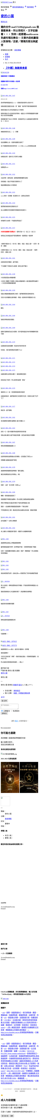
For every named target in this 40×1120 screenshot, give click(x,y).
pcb (3, 1012)
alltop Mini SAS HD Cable (15, 1071)
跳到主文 (4, 22)
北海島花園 (17, 1020)
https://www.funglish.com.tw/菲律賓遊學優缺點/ (17, 1032)
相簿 (6, 54)
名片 (6, 59)
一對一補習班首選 (13, 1027)
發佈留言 (4, 713)
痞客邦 (15, 685)
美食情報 (17, 50)
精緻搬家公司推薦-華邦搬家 (16, 1030)
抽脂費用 (4, 1056)
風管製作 (9, 1025)
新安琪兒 (25, 1025)
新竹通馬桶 (27, 1012)
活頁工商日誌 (9, 1066)
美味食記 (17, 691)
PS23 (25, 1066)
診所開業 (17, 1025)
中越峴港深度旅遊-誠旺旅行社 (20, 1058)
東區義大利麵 (13, 1017)
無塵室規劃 (8, 1051)
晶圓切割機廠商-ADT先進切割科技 (24, 1022)
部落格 (7, 57)
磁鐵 (2, 1025)
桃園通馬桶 (13, 1015)
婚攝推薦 (21, 1078)
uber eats (6, 998)
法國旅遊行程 (24, 1017)
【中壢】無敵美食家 (16, 68)
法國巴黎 (32, 1015)
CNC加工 (7, 1020)
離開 (11, 1116)
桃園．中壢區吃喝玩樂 (22, 693)
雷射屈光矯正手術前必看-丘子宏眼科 (22, 1063)
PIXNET (9, 1089)
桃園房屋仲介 (16, 1012)
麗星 (34, 1012)
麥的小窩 (7, 16)
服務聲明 (22, 1091)
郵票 (8, 1012)
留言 (20, 685)
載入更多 (4, 701)
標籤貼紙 (4, 1015)
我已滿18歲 (5, 1116)
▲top (3, 697)
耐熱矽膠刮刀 (32, 1053)
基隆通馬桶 (23, 1015)
